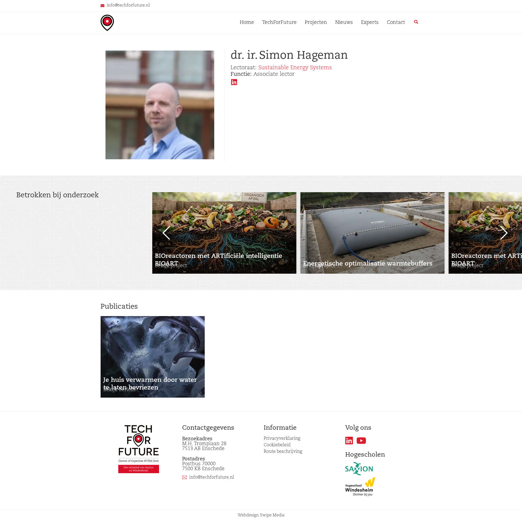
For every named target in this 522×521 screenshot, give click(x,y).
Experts (370, 22)
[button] (163, 233)
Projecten (316, 22)
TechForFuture (279, 22)
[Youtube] (361, 441)
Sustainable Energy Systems (295, 68)
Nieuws (344, 22)
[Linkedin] (349, 441)
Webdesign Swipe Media (261, 515)
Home (247, 22)
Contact (396, 22)
